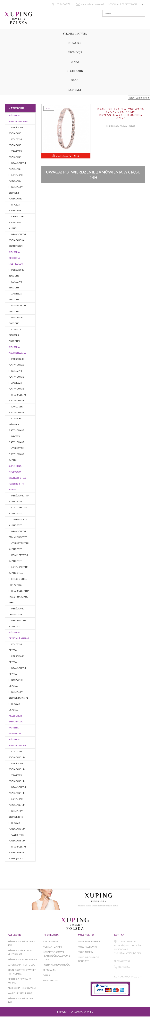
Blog (75, 80)
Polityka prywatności (56, 964)
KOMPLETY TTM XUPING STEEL (18, 558)
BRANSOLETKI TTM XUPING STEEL (18, 534)
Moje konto (86, 934)
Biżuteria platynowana (17, 350)
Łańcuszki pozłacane (16, 178)
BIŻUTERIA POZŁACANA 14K (18, 742)
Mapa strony (51, 980)
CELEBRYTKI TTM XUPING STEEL (19, 546)
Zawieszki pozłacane (15, 154)
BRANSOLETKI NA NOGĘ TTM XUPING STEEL (19, 597)
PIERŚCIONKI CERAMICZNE (16, 611)
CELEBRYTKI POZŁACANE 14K (17, 837)
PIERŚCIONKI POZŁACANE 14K (17, 766)
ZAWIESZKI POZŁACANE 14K (17, 778)
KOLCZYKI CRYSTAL (15, 647)
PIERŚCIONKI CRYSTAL (16, 659)
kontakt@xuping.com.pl (129, 976)
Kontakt (74, 90)
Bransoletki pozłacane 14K (17, 790)
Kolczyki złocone (15, 284)
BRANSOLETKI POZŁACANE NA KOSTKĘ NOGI (17, 240)
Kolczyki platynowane (16, 374)
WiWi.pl (88, 1012)
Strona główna (75, 33)
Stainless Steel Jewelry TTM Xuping (17, 484)
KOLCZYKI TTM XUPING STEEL (18, 510)
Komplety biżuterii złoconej (16, 335)
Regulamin (75, 71)
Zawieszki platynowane (16, 385)
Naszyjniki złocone (16, 320)
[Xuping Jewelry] (26, 18)
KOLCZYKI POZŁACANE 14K (17, 754)
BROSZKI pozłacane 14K (17, 826)
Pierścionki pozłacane (16, 130)
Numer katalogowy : (117, 126)
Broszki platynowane (16, 439)
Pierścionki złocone (16, 273)
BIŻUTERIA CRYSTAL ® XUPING (19, 635)
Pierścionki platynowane (16, 362)
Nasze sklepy (50, 941)
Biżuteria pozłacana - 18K (18, 118)
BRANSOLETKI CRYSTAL (17, 671)
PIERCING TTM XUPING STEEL (17, 623)
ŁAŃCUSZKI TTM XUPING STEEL (18, 570)
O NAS (75, 61)
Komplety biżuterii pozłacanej (16, 193)
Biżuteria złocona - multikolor (16, 258)
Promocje (75, 52)
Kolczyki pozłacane (15, 142)
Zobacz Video (67, 155)
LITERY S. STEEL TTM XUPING (18, 582)
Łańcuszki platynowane (16, 409)
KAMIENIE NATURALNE (15, 730)
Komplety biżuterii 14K (16, 814)
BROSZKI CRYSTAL (15, 707)
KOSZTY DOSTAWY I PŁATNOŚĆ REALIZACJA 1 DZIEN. (56, 956)
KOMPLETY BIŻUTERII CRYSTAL (18, 695)
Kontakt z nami (52, 946)
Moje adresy (85, 952)
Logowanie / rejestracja (122, 4)
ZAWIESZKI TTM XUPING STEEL (18, 522)
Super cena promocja (15, 469)
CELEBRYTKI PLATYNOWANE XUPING (16, 454)
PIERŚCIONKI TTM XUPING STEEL (19, 498)
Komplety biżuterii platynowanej (17, 424)
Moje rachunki (87, 946)
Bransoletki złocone (17, 308)
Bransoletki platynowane (17, 397)
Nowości (74, 43)
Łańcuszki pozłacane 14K (17, 802)
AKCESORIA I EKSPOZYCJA (16, 718)
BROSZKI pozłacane (15, 207)
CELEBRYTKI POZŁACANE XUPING (16, 222)
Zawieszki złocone (15, 296)
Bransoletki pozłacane (17, 166)
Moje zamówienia (89, 941)
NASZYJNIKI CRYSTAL (16, 683)
